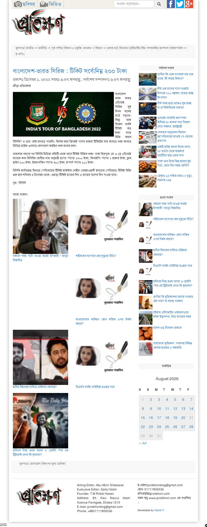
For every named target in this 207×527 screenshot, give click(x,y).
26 (175, 426)
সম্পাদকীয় (152, 48)
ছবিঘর (29, 4)
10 (159, 408)
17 (159, 417)
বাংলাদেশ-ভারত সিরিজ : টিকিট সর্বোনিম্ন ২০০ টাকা (70, 71)
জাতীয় (30, 48)
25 (167, 426)
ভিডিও (55, 4)
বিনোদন (123, 48)
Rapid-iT (159, 510)
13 (183, 408)
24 (159, 426)
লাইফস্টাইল (177, 48)
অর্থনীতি (43, 48)
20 (183, 417)
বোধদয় (87, 48)
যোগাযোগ (35, 464)
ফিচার (99, 48)
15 (143, 417)
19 (175, 417)
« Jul (142, 443)
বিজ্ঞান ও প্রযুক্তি (73, 48)
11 (167, 408)
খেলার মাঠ (112, 48)
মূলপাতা (20, 48)
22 (143, 426)
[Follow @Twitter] (180, 4)
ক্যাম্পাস (163, 48)
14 (191, 408)
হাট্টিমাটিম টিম (137, 48)
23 (151, 426)
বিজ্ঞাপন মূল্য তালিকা (53, 464)
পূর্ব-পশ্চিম (57, 48)
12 (175, 408)
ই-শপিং (20, 54)
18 (167, 417)
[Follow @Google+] (189, 4)
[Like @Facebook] (171, 4)
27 (183, 426)
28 (191, 426)
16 (151, 417)
